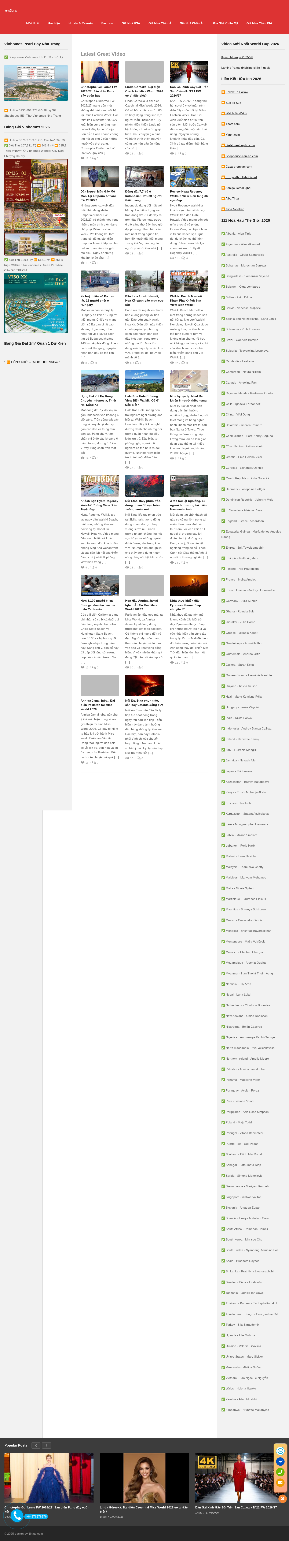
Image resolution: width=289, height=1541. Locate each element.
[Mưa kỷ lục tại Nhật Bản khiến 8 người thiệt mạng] (189, 381)
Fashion (107, 23)
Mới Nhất (32, 23)
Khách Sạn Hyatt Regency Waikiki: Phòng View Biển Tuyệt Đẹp (99, 505)
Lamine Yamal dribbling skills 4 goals (245, 67)
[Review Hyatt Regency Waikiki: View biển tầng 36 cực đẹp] (189, 176)
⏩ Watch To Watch (234, 113)
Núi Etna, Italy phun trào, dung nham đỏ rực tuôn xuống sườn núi (143, 505)
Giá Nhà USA (131, 23)
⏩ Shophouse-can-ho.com (239, 156)
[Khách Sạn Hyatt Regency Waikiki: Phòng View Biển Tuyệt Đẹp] (100, 486)
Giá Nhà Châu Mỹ (225, 23)
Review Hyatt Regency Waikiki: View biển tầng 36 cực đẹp (189, 196)
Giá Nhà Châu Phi (259, 23)
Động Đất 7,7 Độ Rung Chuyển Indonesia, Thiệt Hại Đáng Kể (98, 400)
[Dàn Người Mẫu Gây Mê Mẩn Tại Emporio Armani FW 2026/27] (100, 176)
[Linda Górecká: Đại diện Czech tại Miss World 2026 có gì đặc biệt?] (144, 72)
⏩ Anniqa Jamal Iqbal (236, 188)
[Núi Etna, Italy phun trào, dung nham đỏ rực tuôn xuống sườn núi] (144, 486)
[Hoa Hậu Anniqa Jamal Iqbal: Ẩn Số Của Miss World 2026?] (144, 585)
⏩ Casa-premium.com (236, 166)
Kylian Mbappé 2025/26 (237, 57)
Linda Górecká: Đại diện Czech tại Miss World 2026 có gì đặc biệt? (144, 91)
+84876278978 (36, 1516)
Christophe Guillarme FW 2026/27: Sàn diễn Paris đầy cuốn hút (99, 91)
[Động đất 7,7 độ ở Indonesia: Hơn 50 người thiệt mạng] (144, 176)
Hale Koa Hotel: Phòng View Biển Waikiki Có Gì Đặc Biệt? (142, 400)
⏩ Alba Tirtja (230, 198)
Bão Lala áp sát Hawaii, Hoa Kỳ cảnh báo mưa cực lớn (144, 301)
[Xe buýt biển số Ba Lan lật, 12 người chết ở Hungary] (100, 281)
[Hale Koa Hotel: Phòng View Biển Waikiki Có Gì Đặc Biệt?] (144, 381)
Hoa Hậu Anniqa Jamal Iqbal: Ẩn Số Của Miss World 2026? (141, 605)
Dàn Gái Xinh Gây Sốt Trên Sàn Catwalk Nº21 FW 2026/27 (189, 91)
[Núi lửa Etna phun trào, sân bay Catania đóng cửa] (144, 685)
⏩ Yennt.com (230, 134)
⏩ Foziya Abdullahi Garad (239, 177)
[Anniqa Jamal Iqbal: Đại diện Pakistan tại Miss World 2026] (100, 685)
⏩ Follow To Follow (234, 92)
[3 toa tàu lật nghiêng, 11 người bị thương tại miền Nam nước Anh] (189, 486)
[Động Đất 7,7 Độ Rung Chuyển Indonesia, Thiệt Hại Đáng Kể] (100, 381)
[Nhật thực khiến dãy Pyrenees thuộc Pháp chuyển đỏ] (189, 585)
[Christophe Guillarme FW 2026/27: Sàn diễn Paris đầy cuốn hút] (100, 72)
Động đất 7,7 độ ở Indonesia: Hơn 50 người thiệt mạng (143, 196)
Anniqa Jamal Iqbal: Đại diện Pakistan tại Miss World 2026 (98, 705)
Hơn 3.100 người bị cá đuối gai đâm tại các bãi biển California (98, 605)
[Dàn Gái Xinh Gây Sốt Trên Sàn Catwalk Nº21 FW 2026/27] (189, 72)
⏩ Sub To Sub (231, 102)
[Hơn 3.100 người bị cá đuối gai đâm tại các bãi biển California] (100, 585)
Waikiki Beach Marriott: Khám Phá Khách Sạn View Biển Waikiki (186, 301)
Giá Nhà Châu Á (160, 23)
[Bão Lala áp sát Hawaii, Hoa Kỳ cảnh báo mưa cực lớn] (144, 281)
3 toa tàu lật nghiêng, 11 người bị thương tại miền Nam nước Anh (188, 505)
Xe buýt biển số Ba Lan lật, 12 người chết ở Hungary (97, 301)
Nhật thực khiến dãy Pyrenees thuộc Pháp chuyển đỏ (185, 605)
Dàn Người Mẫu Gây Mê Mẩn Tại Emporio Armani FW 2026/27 (98, 196)
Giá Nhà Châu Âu (192, 23)
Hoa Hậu (54, 23)
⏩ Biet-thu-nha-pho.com (238, 145)
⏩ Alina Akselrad (232, 209)
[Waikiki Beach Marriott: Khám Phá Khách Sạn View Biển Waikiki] (189, 281)
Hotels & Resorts (81, 23)
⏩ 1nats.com (230, 124)
